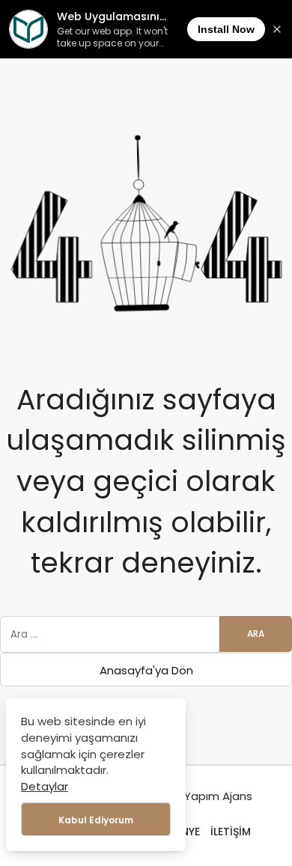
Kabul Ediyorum (95, 820)
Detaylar (44, 786)
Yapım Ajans (218, 796)
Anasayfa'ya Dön (146, 670)
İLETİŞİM (230, 831)
